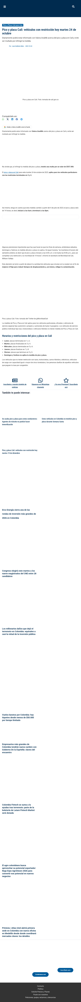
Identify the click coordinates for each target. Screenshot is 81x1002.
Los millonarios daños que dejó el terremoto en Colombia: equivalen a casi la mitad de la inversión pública (19, 631)
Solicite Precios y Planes (40, 992)
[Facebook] (17, 119)
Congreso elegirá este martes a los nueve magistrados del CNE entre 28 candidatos (19, 574)
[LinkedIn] (12, 119)
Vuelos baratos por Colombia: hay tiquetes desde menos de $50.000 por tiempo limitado (18, 717)
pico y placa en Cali (11, 172)
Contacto (40, 986)
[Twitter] (5, 964)
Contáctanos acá (40, 974)
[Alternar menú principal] (4, 6)
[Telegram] (21, 119)
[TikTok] (17, 964)
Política (40, 989)
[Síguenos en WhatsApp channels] (40, 380)
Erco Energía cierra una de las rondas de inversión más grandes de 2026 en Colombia (19, 514)
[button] (73, 6)
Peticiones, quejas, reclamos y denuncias (40, 997)
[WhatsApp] (3, 119)
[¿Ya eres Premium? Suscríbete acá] (66, 380)
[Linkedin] (9, 964)
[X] (8, 119)
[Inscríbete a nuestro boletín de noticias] (15, 380)
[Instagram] (13, 964)
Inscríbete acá (65, 970)
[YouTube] (21, 964)
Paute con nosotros (40, 995)
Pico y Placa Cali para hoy (12, 25)
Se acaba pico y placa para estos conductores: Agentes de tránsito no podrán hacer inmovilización (19, 422)
